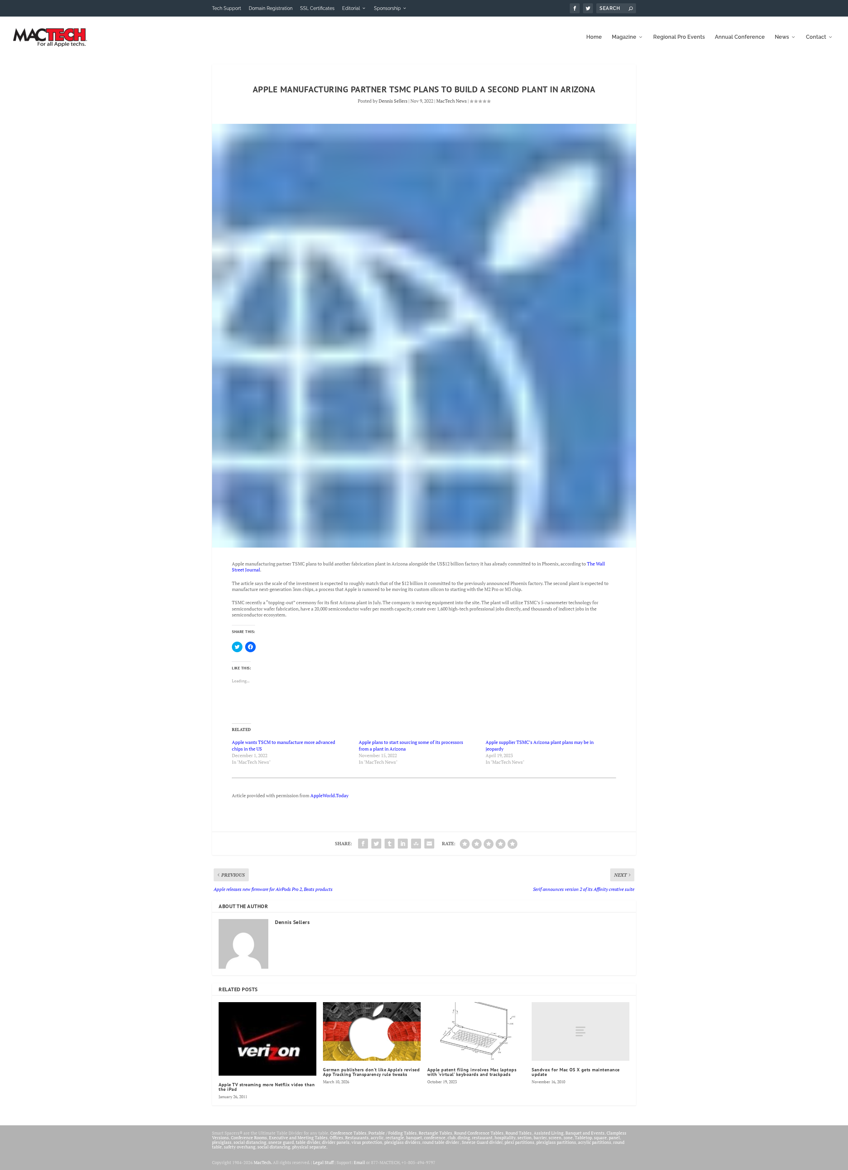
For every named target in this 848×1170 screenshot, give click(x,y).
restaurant (482, 1138)
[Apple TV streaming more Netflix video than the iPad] (267, 1039)
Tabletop (583, 1138)
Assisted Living (548, 1133)
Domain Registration (270, 8)
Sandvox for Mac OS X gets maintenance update (576, 1072)
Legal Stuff (323, 1162)
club (451, 1138)
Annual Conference (740, 37)
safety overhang (239, 1147)
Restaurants (357, 1138)
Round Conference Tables (479, 1133)
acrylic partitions (594, 1142)
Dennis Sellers (393, 101)
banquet (414, 1138)
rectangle (395, 1138)
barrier (540, 1138)
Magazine (624, 37)
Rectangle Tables (435, 1133)
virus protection (366, 1142)
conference (435, 1138)
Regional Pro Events (679, 37)
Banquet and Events (585, 1133)
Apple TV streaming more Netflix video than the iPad (267, 1087)
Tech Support (226, 8)
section (524, 1138)
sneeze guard (281, 1142)
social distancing (250, 1142)
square (600, 1138)
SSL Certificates (317, 8)
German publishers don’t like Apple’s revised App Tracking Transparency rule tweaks (371, 1072)
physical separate (309, 1147)
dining (463, 1138)
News (782, 37)
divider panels (335, 1142)
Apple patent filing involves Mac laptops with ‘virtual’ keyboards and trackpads (471, 1072)
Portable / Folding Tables (392, 1133)
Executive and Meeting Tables (298, 1138)
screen (555, 1138)
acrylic (377, 1138)
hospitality (505, 1138)
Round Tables (518, 1133)
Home (594, 37)
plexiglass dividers (402, 1142)
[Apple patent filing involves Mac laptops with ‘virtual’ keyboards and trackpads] (476, 1031)
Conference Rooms (249, 1138)
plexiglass (222, 1142)
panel (614, 1138)
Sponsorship (387, 8)
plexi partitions (519, 1142)
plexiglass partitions (556, 1142)
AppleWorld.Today (329, 795)
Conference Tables (348, 1133)
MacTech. (263, 1162)
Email (359, 1162)
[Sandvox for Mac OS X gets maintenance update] (580, 1031)
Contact (816, 37)
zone (568, 1138)
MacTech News (451, 101)
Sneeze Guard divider (482, 1142)
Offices (336, 1138)
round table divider (441, 1142)
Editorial (351, 8)
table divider (308, 1142)
